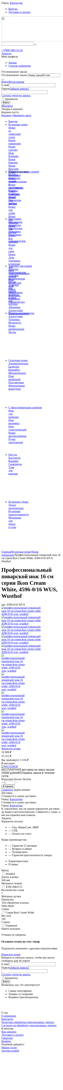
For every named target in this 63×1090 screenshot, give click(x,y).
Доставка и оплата (19, 12)
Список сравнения (19, 65)
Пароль (5, 88)
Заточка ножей (10, 1050)
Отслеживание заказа (14, 75)
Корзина (6, 115)
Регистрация (16, 81)
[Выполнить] (2, 79)
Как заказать (8, 1031)
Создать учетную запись (15, 95)
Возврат (6, 1041)
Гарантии (7, 1038)
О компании (8, 1015)
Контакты (7, 1018)
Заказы (12, 62)
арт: (3, 604)
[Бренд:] (9, 766)
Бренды (13, 8)
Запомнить (11, 98)
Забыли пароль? (19, 88)
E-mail (5, 85)
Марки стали (9, 1047)
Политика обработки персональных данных (27, 1022)
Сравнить (7, 789)
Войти (5, 81)
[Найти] (35, 44)
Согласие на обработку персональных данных (29, 1025)
